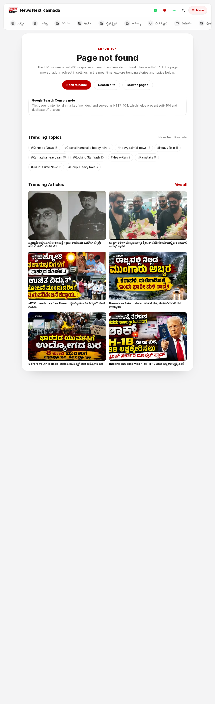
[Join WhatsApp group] (155, 10)
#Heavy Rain (167, 147)
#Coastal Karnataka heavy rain (87, 147)
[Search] (183, 10)
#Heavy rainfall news (134, 147)
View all (181, 184)
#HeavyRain (120, 157)
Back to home (76, 85)
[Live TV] (165, 10)
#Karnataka (147, 157)
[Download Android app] (174, 10)
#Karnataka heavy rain (48, 157)
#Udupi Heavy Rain (83, 167)
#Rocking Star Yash (88, 157)
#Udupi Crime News (46, 167)
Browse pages (137, 85)
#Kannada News (44, 147)
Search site (106, 85)
